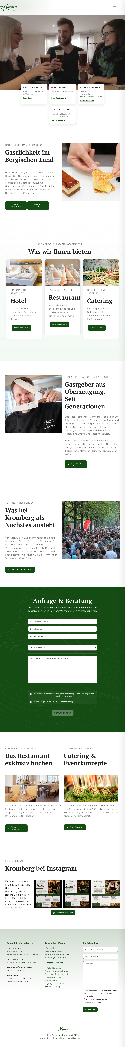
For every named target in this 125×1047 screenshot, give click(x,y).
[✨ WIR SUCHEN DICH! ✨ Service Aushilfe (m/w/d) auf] (48, 894)
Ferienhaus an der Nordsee (57, 954)
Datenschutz (79, 1038)
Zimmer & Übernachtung (56, 971)
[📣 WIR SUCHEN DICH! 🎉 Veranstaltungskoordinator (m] (77, 894)
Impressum (66, 1038)
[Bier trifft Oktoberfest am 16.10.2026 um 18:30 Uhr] (19, 894)
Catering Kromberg (54, 951)
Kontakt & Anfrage (53, 986)
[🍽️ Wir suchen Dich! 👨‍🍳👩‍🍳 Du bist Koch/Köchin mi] (106, 894)
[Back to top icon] (113, 1042)
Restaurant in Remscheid (56, 974)
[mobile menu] (114, 7)
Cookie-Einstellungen (50, 1038)
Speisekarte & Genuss (54, 977)
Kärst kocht (50, 948)
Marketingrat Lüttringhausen (58, 957)
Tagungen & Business (54, 983)
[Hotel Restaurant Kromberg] (17, 7)
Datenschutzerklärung (64, 702)
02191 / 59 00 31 (16, 959)
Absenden (90, 1009)
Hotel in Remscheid (54, 968)
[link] (91, 172)
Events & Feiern (52, 980)
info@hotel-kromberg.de (24, 962)
